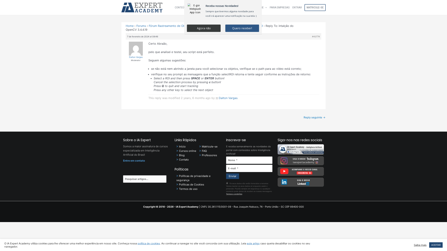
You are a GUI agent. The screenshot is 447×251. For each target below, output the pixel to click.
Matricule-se (315, 7)
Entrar (297, 7)
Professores (209, 155)
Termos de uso (188, 189)
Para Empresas (280, 7)
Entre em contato (134, 160)
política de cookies (149, 243)
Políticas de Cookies (191, 184)
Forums (141, 26)
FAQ (204, 151)
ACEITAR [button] (436, 245)
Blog (182, 155)
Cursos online (187, 151)
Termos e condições (234, 194)
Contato (184, 159)
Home (130, 26)
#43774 (316, 36)
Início (182, 146)
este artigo (253, 243)
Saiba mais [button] (420, 245)
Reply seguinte (314, 117)
